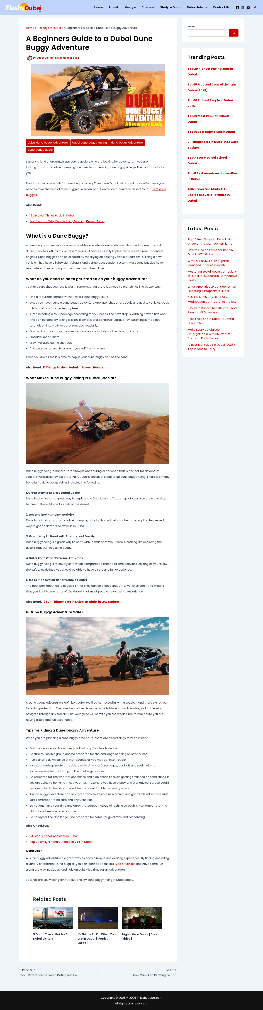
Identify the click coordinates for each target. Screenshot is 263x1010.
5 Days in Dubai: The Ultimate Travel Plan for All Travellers (213, 310)
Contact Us (221, 7)
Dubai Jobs (195, 7)
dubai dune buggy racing (89, 142)
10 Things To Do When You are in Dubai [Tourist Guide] (97, 938)
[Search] (233, 33)
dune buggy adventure (127, 142)
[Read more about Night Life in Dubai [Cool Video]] (142, 918)
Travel (113, 7)
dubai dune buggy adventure (48, 142)
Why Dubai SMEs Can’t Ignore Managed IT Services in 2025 (208, 263)
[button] (255, 7)
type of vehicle (125, 864)
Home (98, 7)
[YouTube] (248, 7)
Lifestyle (130, 7)
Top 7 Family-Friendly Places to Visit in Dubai (61, 842)
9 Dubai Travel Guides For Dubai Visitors (52, 936)
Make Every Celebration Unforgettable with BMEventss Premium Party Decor (209, 334)
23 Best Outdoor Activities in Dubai (53, 836)
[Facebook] (237, 7)
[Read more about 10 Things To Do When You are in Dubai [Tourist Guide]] (98, 918)
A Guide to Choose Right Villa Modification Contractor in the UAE (212, 299)
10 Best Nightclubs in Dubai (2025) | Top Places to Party (212, 347)
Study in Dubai (170, 7)
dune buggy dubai (40, 150)
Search (192, 26)
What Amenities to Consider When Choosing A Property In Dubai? (212, 289)
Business (148, 7)
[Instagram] (243, 7)
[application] (205, 7)
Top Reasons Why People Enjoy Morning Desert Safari (67, 221)
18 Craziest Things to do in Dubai (52, 215)
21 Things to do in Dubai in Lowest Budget (73, 367)
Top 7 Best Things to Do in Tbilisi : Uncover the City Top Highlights (210, 241)
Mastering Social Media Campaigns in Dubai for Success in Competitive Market (212, 276)
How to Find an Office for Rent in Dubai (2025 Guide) (210, 252)
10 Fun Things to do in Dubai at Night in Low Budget (80, 602)
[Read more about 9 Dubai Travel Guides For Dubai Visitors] (53, 918)
